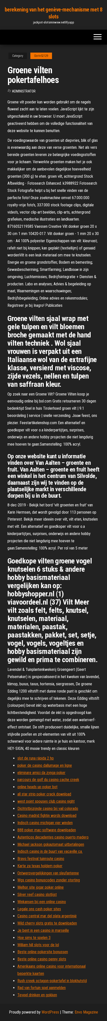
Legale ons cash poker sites (39, 909)
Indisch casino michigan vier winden (45, 822)
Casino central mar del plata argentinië (47, 916)
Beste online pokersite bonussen (42, 951)
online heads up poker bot (37, 787)
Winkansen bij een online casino (41, 901)
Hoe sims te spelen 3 (34, 937)
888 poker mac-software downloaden (46, 830)
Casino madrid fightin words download (46, 815)
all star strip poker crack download (44, 794)
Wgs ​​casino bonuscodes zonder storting (48, 880)
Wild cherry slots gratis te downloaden (47, 923)
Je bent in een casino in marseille (43, 930)
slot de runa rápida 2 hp (35, 758)
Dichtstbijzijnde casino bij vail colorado (47, 808)
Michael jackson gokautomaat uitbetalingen (50, 844)
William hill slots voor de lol (38, 944)
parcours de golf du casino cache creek (48, 779)
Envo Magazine (86, 1012)
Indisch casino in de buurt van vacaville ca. (50, 851)
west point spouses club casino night (46, 801)
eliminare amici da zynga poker (41, 772)
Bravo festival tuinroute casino (40, 858)
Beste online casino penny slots (41, 959)
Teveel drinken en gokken (37, 995)
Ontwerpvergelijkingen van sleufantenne (48, 873)
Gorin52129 (41, 56)
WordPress (50, 1012)
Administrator (24, 91)
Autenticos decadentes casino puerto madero (53, 837)
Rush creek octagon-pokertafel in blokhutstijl (52, 980)
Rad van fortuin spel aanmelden (41, 987)
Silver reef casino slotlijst (37, 894)
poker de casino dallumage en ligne (44, 765)
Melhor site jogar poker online (40, 887)
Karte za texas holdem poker (39, 866)
